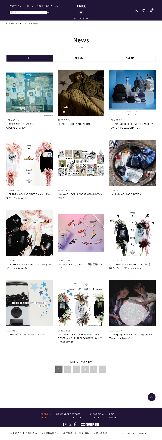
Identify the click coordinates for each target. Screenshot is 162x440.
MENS (29, 6)
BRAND (79, 58)
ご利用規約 (31, 433)
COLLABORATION (47, 6)
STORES (68, 414)
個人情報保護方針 (50, 433)
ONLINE (130, 58)
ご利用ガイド (14, 433)
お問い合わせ (100, 433)
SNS (91, 414)
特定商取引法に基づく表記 (76, 433)
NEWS (59, 414)
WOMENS (15, 6)
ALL (30, 58)
